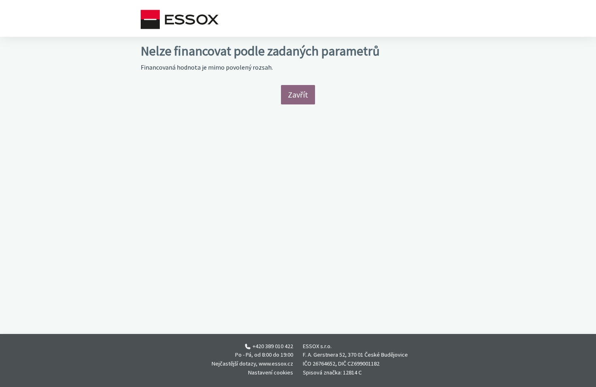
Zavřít (298, 94)
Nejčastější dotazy (234, 363)
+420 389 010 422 (273, 346)
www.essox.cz (276, 363)
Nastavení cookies (270, 372)
